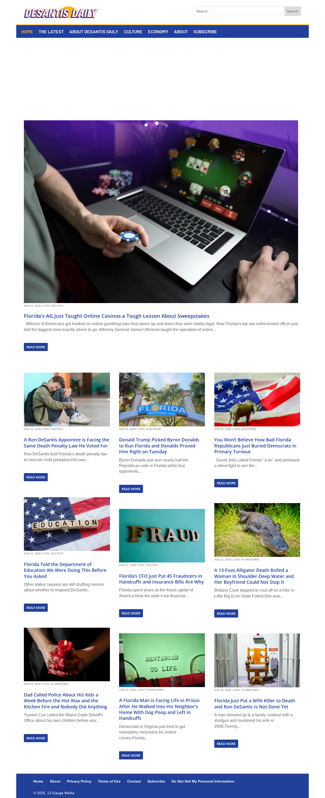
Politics (57, 305)
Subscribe (205, 32)
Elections (153, 429)
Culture (133, 32)
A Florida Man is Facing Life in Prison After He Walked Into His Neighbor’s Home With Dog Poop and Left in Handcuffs (159, 709)
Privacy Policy (79, 781)
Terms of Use (109, 781)
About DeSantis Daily (93, 32)
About (181, 32)
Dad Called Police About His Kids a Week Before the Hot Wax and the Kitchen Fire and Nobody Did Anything (65, 701)
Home (27, 32)
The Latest (51, 32)
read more (35, 347)
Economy (158, 32)
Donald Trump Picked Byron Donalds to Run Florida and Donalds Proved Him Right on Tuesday (159, 446)
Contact (134, 781)
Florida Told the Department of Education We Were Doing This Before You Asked (65, 570)
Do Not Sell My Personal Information (203, 781)
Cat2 (46, 305)
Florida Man (59, 684)
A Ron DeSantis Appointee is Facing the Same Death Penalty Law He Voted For (66, 442)
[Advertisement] (162, 75)
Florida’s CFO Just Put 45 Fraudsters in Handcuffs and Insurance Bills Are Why (161, 579)
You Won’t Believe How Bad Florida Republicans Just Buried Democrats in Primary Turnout (255, 446)
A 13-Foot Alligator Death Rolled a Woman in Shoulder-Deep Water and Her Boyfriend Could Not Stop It (254, 576)
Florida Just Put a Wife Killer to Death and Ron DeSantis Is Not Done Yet (254, 703)
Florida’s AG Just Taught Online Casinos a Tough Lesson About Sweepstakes (116, 315)
